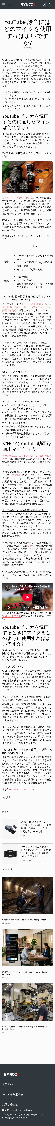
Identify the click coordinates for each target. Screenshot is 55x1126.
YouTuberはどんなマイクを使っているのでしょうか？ (26, 457)
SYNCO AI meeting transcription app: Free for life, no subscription (25, 973)
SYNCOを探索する (12, 1094)
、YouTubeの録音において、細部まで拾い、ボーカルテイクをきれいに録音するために (27, 307)
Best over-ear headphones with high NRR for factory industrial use (24, 1027)
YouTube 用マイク (11, 615)
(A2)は (29, 545)
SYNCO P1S (17, 475)
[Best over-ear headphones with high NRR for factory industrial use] (27, 1002)
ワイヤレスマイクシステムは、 (18, 197)
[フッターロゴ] (11, 1074)
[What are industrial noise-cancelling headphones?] (27, 895)
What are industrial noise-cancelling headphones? (24, 920)
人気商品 (7, 1084)
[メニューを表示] (4, 4)
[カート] (51, 4)
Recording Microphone (21, 789)
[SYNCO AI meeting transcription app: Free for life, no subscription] (27, 947)
